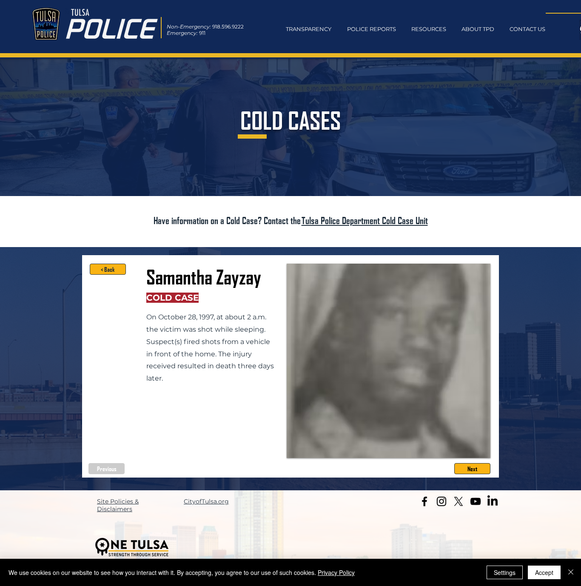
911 (202, 33)
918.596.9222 (228, 26)
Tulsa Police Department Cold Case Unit (365, 220)
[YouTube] (475, 501)
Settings (504, 572)
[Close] (571, 572)
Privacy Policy (336, 572)
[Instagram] (441, 501)
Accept (544, 572)
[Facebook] (424, 501)
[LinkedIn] (492, 501)
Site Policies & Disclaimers (118, 505)
